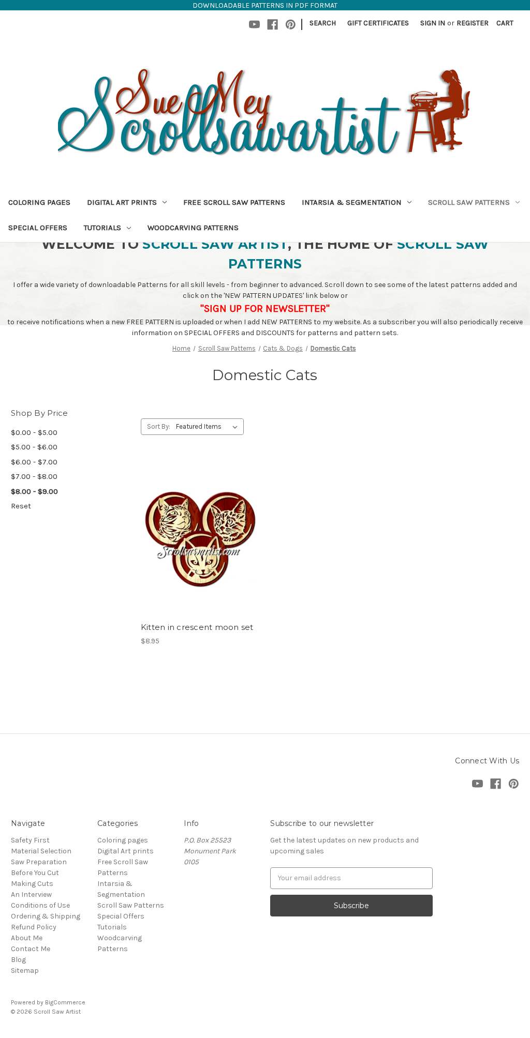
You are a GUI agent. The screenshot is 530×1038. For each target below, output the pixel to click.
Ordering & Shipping (45, 916)
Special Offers (37, 227)
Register (473, 23)
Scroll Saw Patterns (469, 202)
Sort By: (158, 426)
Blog (18, 959)
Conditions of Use (40, 905)
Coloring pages (39, 202)
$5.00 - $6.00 (34, 447)
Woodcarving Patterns (193, 227)
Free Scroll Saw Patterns (234, 202)
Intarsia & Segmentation (352, 202)
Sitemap (25, 970)
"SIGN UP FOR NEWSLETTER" (265, 308)
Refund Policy (33, 927)
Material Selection (41, 851)
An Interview (31, 894)
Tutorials (102, 227)
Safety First (30, 840)
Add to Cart (200, 556)
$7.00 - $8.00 (34, 476)
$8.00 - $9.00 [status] (34, 491)
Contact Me (30, 948)
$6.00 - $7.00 (34, 462)
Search (323, 23)
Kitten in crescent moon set (197, 627)
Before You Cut (35, 872)
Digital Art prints (122, 202)
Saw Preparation (39, 862)
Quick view (198, 520)
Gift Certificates (378, 23)
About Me (26, 938)
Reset (21, 505)
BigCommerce (65, 1002)
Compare (197, 538)
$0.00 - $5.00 (34, 432)
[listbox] (208, 426)
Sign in (432, 23)
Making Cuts (32, 883)
